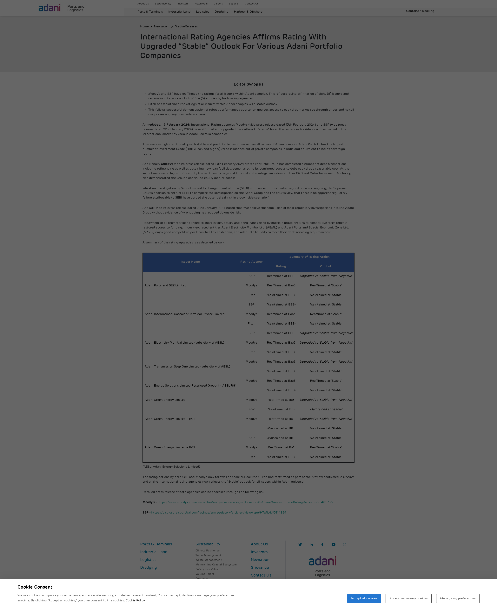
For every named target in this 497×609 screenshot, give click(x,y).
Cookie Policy (135, 600)
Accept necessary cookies (408, 598)
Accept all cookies (364, 598)
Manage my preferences (458, 598)
